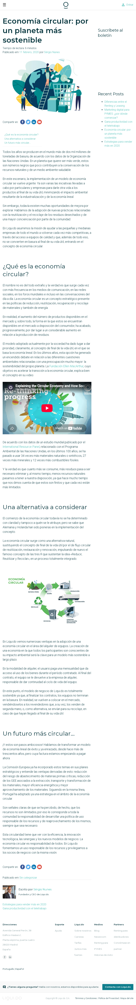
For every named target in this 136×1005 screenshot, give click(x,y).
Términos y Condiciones (86, 998)
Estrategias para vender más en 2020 (24, 904)
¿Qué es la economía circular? (21, 134)
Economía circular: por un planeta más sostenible (117, 133)
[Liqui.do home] (65, 7)
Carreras (79, 936)
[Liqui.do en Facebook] (5, 957)
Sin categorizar (28, 877)
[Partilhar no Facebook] (22, 122)
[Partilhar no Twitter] (28, 122)
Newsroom (100, 936)
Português (8, 969)
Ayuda (58, 930)
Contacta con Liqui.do (118, 987)
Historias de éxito (103, 955)
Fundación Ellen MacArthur (66, 366)
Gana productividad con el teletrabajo (24, 908)
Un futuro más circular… (17, 142)
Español (19, 969)
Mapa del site (126, 998)
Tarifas (77, 942)
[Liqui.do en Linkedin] (10, 957)
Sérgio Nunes (52, 52)
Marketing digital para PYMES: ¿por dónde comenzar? (116, 113)
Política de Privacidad (108, 998)
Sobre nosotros (82, 930)
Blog (96, 930)
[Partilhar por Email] (39, 122)
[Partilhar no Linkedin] (34, 122)
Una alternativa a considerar (20, 138)
